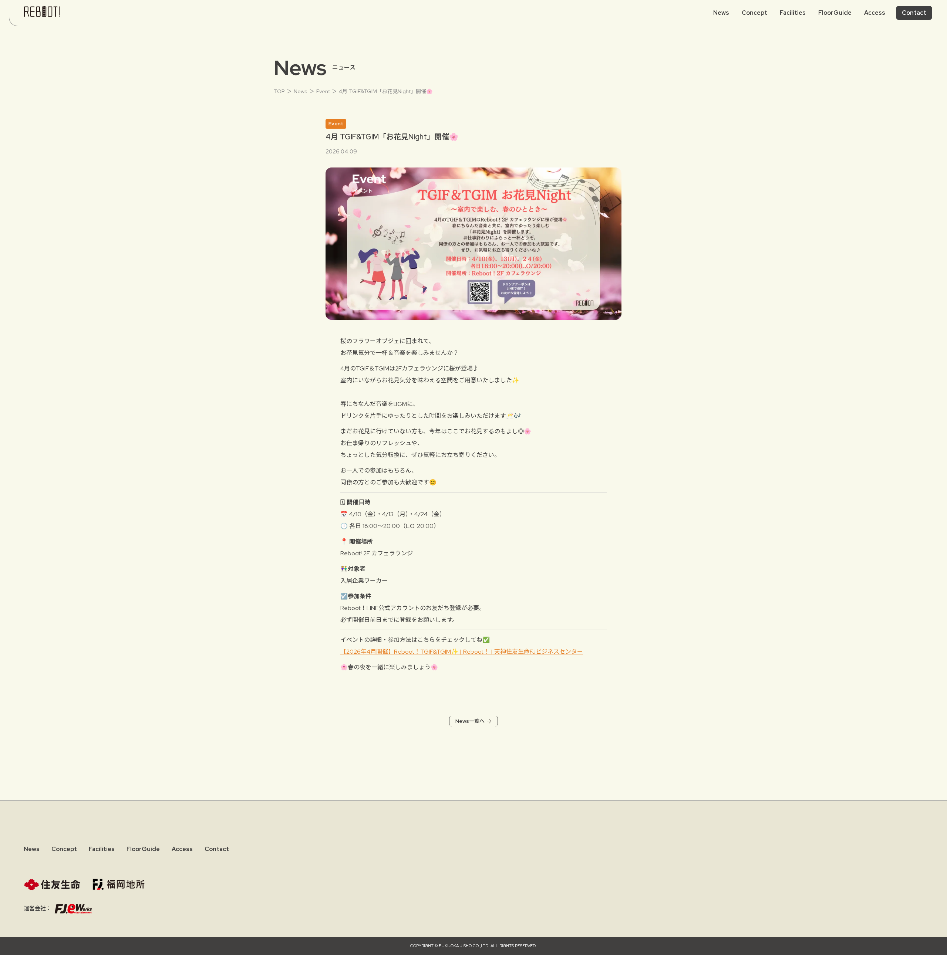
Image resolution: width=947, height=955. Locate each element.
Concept (754, 13)
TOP (279, 91)
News (721, 13)
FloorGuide (835, 13)
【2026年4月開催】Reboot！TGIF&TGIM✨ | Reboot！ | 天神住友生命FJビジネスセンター (461, 652)
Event (323, 91)
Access (182, 849)
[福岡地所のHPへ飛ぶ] (118, 884)
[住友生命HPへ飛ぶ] (52, 884)
